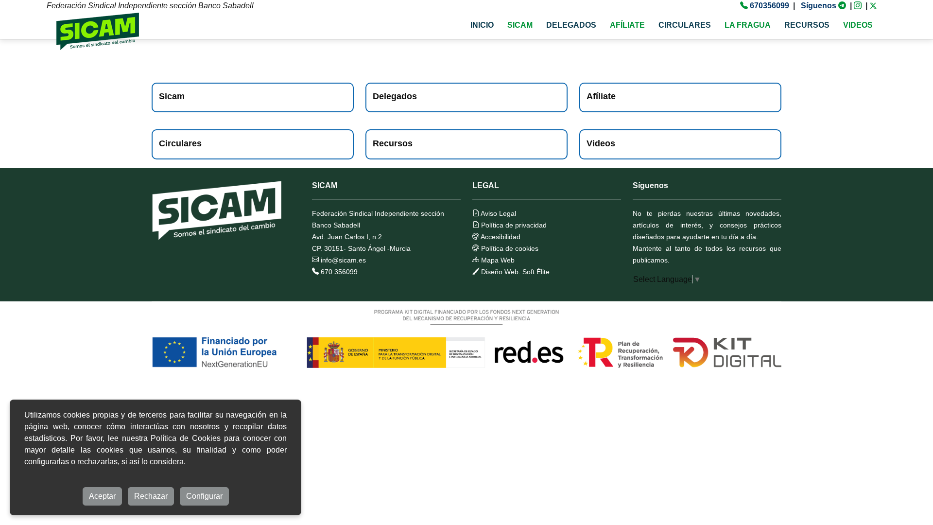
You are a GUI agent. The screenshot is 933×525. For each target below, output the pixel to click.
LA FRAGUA (748, 25)
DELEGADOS (571, 25)
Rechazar (151, 496)
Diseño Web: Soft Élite (514, 272)
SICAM (520, 25)
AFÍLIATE (627, 25)
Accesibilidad (499, 237)
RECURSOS (806, 25)
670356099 (769, 5)
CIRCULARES (684, 25)
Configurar (204, 496)
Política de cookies (508, 248)
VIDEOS (858, 25)
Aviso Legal (497, 213)
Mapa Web (497, 260)
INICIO (482, 25)
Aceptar (102, 496)
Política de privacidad (513, 225)
